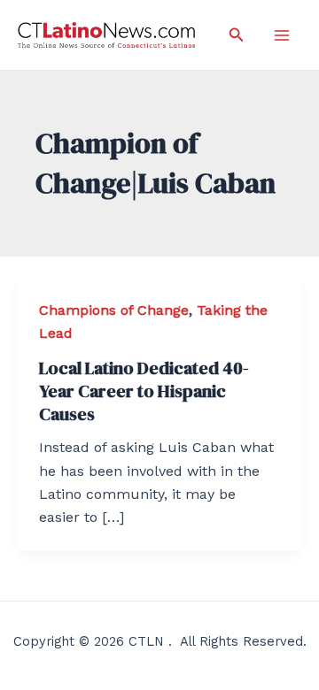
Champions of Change (114, 310)
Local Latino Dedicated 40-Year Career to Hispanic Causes (144, 391)
